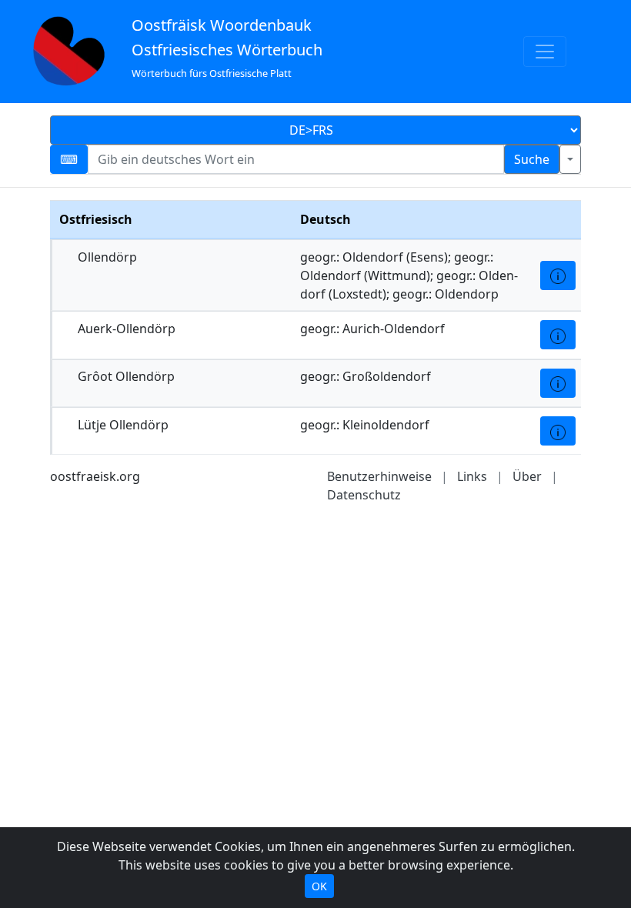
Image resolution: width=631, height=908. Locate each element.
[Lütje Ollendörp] (558, 431)
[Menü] (544, 51)
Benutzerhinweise (379, 476)
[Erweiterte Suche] (570, 159)
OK (319, 886)
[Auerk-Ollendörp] (558, 334)
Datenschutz (364, 494)
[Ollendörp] (558, 275)
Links (472, 476)
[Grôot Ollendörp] (558, 383)
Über (527, 476)
